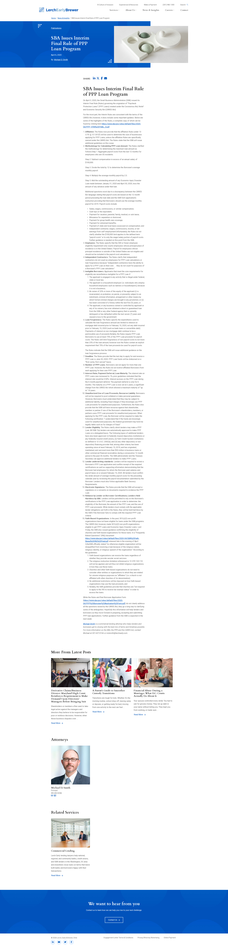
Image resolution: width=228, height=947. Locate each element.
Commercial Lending (63, 850)
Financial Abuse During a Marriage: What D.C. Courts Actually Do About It (149, 693)
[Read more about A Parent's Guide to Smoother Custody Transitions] (111, 672)
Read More (55, 723)
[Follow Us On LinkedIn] (52, 942)
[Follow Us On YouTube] (59, 942)
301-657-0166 (56, 793)
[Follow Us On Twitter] (65, 942)
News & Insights (63, 18)
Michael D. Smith (61, 60)
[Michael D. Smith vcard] (55, 795)
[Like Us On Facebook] (71, 942)
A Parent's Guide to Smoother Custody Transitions (108, 692)
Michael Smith (89, 624)
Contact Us (112, 920)
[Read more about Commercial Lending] (70, 833)
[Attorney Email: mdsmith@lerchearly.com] (52, 795)
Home (53, 18)
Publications (56, 28)
